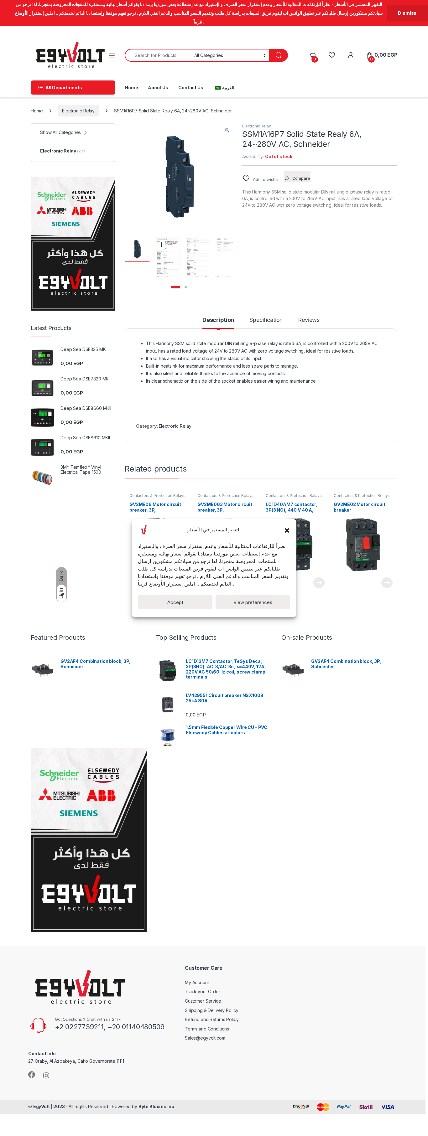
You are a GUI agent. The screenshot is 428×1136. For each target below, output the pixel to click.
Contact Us (190, 87)
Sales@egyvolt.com (205, 1037)
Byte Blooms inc (156, 1106)
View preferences (252, 602)
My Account (197, 982)
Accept (175, 602)
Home (131, 87)
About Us (158, 87)
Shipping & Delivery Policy (211, 1010)
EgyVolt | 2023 (49, 1106)
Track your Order (202, 991)
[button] (287, 530)
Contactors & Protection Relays (157, 495)
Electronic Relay (78, 110)
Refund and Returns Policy (212, 1019)
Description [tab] (218, 320)
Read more (319, 582)
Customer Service (203, 1001)
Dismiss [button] (407, 13)
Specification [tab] (266, 320)
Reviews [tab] (309, 320)
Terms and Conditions (207, 1028)
